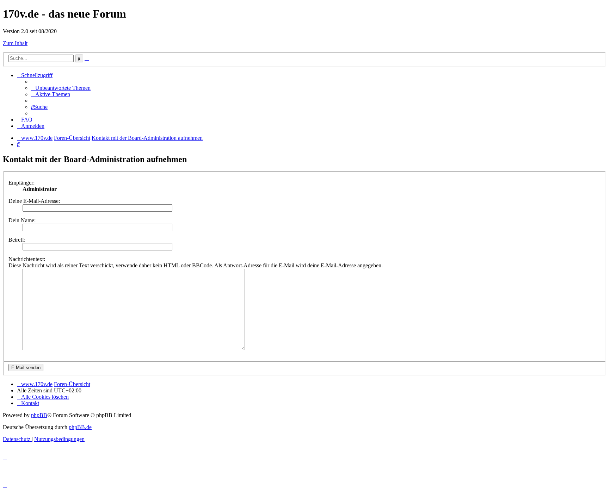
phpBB (39, 415)
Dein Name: (22, 220)
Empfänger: (21, 183)
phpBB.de (80, 427)
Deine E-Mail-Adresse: (34, 201)
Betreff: (16, 240)
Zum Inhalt (15, 43)
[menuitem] (61, 88)
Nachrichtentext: (26, 259)
